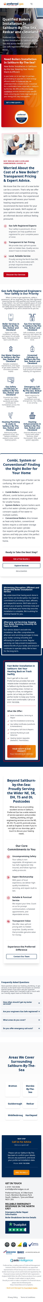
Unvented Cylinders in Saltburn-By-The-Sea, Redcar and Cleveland (32, 359)
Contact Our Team (22, 956)
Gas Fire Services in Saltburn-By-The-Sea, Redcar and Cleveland (32, 326)
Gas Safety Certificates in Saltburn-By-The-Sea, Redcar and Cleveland (11, 390)
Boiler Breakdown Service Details (20, 1217)
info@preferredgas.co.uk (17, 1189)
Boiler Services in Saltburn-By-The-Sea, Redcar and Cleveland (10, 326)
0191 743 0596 (12, 1187)
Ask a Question (21, 571)
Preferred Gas (23, 81)
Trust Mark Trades (30, 1288)
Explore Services (22, 565)
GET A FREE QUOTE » (14, 102)
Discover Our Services (15, 274)
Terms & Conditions (28, 1297)
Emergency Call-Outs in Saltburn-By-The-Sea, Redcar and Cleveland (32, 389)
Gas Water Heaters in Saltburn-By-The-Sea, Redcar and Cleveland (10, 358)
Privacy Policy (13, 1297)
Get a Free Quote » (21, 559)
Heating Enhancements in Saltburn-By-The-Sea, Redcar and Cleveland (32, 425)
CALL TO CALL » (21, 1172)
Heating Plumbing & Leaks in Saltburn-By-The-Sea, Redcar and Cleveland (11, 425)
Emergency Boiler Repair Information (16, 1213)
